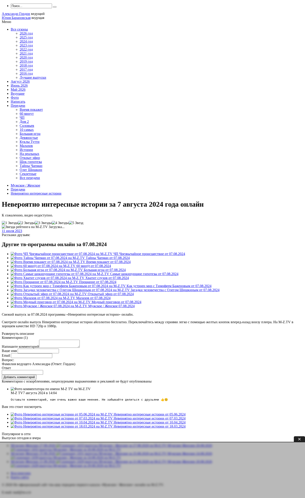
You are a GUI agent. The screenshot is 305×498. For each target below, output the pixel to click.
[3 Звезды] (43, 223)
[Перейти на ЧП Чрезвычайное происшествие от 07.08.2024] (62, 254)
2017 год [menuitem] (26, 69)
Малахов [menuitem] (26, 146)
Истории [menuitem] (26, 150)
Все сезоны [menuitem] (19, 29)
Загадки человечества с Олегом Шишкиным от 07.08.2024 (175, 290)
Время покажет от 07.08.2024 (108, 262)
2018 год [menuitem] (26, 65)
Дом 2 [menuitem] (24, 121)
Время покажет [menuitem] (31, 109)
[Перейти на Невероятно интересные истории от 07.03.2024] (62, 418)
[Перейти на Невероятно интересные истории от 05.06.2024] (62, 414)
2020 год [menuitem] (26, 57)
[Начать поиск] (54, 7)
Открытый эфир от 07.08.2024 (111, 294)
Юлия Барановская (16, 18)
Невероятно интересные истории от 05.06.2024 (150, 414)
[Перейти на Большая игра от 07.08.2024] (47, 270)
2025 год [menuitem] (26, 37)
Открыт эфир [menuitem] (30, 158)
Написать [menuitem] (18, 101)
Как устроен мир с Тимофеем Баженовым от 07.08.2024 (169, 286)
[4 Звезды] (60, 223)
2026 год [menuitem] (26, 33)
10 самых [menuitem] (27, 130)
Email (6, 355)
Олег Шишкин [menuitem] (31, 170)
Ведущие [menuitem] (18, 93)
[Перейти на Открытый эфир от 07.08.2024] (49, 294)
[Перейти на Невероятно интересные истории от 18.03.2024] (62, 426)
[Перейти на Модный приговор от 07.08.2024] (51, 302)
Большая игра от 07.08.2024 (105, 270)
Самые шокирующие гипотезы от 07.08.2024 (144, 274)
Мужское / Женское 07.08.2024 (111, 306)
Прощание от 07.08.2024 (97, 282)
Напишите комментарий (20, 346)
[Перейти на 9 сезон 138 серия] (49, 306)
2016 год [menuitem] (26, 73)
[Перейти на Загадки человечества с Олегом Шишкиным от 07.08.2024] (71, 290)
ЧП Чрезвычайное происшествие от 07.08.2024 (149, 254)
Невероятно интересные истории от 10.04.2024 (150, 422)
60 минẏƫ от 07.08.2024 (93, 266)
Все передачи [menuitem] (30, 178)
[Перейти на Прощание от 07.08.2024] (45, 282)
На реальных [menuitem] (29, 154)
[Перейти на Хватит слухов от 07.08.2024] (48, 278)
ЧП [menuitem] (22, 117)
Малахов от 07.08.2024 (93, 298)
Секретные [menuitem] (28, 174)
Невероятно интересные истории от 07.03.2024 (150, 418)
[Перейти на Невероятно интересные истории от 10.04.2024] (62, 422)
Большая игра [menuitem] (30, 134)
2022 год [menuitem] (26, 49)
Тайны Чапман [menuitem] (31, 166)
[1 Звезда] (10, 223)
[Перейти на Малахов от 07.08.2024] (43, 298)
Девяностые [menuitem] (29, 138)
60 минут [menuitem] (27, 113)
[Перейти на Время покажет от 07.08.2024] (48, 262)
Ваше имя (9, 351)
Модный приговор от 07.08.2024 (116, 302)
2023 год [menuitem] (26, 45)
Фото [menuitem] (15, 97)
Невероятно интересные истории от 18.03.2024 (150, 426)
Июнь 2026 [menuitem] (19, 85)
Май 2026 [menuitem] (18, 89)
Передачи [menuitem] (18, 105)
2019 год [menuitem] (26, 61)
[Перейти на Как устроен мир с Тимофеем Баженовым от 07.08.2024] (69, 286)
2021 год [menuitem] (26, 53)
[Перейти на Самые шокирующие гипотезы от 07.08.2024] (60, 274)
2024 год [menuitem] (26, 41)
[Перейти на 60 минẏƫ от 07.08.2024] (43, 266)
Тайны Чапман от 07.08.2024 (108, 258)
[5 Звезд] (76, 223)
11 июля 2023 (12, 231)
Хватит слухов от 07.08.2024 (107, 278)
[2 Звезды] (26, 223)
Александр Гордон (16, 14)
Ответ (6, 368)
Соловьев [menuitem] (27, 126)
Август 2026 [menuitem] (20, 81)
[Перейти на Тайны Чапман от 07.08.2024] (48, 258)
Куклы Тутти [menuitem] (30, 142)
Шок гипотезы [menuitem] (31, 162)
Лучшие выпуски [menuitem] (33, 77)
